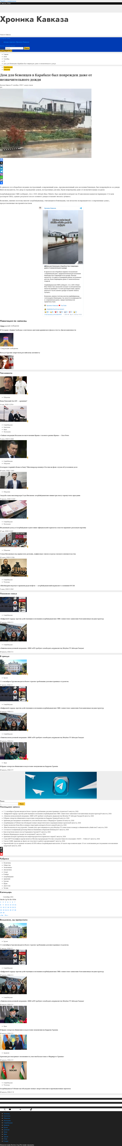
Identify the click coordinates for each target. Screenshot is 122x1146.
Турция (6, 1137)
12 (10, 905)
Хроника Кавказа (34, 19)
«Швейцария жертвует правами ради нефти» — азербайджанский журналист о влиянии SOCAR (37, 586)
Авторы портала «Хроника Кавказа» (16, 42)
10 (6, 905)
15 (1, 907)
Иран (5, 430)
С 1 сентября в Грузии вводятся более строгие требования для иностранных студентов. (34, 681)
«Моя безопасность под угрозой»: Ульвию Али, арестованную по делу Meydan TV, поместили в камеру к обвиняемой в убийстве (50, 827)
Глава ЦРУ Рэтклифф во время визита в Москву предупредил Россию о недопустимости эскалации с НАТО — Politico (46, 839)
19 (10, 907)
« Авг (1, 915)
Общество (7, 70)
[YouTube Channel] (61, 854)
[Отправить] (61, 182)
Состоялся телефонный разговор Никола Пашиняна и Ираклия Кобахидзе (31, 830)
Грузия (6, 678)
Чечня (6, 888)
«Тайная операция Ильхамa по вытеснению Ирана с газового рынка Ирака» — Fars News (34, 435)
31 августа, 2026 (5, 685)
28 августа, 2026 (5, 652)
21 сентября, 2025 (17, 85)
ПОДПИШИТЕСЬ (6, 51)
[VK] (61, 165)
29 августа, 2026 (5, 622)
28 (15, 910)
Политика (7, 582)
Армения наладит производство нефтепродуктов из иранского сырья (29, 836)
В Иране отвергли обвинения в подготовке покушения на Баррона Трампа (29, 766)
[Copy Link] (61, 180)
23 (3, 910)
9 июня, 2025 (4, 589)
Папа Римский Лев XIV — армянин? (13, 401)
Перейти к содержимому (8, 1)
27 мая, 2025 (4, 531)
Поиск (2, 801)
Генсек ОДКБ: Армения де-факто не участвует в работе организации (29, 841)
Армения (7, 879)
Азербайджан (8, 67)
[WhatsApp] (61, 177)
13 (13, 905)
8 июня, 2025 (4, 439)
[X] (61, 162)
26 (10, 910)
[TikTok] (61, 848)
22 (1, 910)
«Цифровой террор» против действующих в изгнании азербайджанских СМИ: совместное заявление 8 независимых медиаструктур (52, 619)
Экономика (7, 432)
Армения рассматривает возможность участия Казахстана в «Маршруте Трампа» (33, 820)
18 (8, 907)
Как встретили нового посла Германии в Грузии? (21, 832)
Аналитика (7, 427)
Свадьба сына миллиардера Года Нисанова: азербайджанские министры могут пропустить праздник (40, 495)
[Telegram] (61, 171)
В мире (6, 874)
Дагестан (7, 886)
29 (1, 913)
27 (13, 910)
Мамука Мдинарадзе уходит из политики (19, 834)
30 (3, 913)
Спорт (6, 872)
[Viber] (61, 174)
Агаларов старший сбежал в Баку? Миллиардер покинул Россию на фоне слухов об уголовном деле (39, 467)
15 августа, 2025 (5, 499)
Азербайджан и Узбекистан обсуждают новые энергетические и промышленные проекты (37, 823)
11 (8, 905)
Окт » (6, 915)
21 (15, 907)
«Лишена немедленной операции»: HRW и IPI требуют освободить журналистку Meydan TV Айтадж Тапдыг (42, 648)
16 (3, 907)
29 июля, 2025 (5, 471)
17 (6, 907)
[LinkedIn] (61, 168)
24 (6, 910)
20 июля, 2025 (5, 557)
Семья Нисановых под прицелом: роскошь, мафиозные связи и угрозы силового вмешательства (38, 554)
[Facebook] (61, 160)
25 (8, 910)
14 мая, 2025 (4, 405)
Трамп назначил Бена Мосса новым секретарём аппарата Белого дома (29, 825)
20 (13, 907)
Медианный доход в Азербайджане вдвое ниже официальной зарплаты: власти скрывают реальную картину (43, 528)
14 (15, 905)
